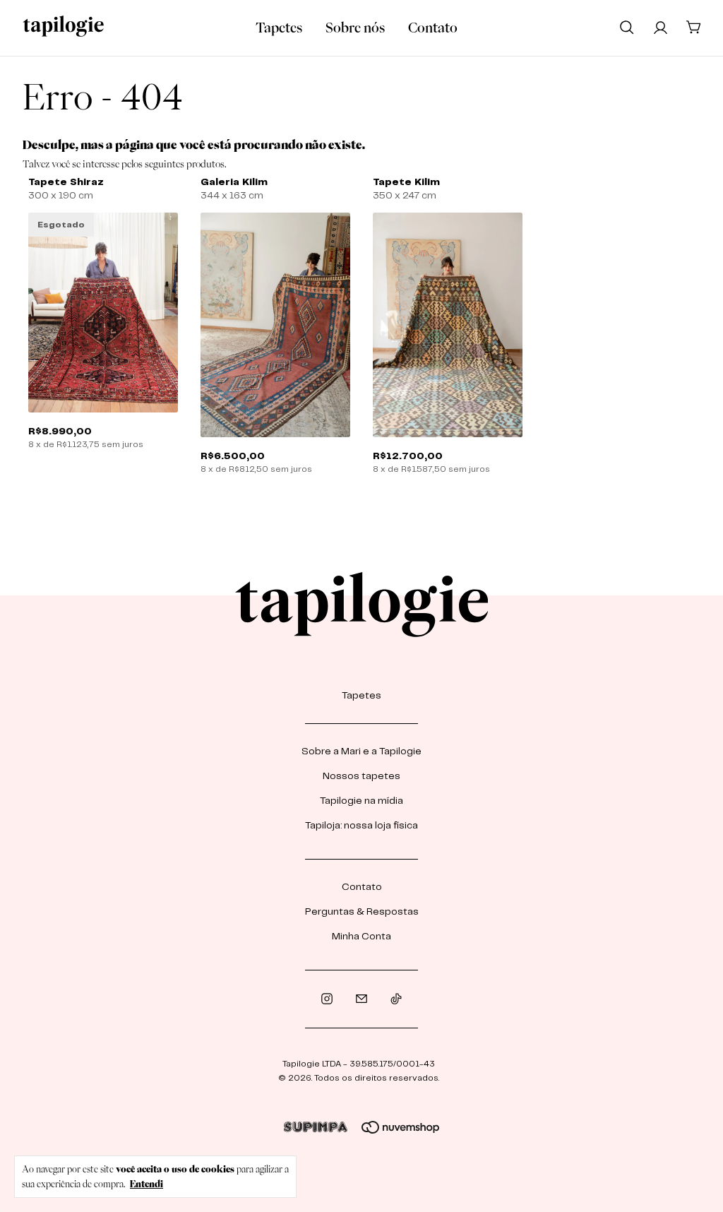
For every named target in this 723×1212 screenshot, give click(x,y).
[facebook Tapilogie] (361, 999)
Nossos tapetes (361, 776)
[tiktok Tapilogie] (396, 999)
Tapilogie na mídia (361, 801)
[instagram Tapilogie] (327, 999)
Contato (433, 27)
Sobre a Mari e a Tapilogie (361, 751)
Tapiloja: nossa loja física (361, 826)
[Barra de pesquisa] (627, 26)
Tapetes (279, 27)
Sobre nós (355, 27)
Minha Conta (361, 936)
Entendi (146, 1184)
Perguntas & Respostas (362, 912)
